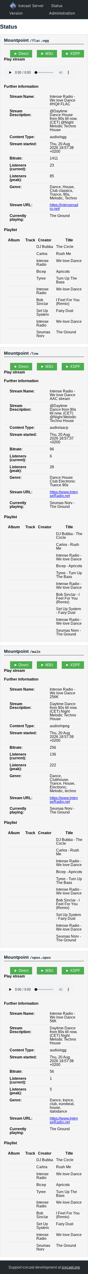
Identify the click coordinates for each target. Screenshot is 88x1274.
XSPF (75, 54)
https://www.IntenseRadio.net (64, 494)
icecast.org (71, 1267)
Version (16, 13)
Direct (23, 54)
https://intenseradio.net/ (64, 207)
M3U (49, 54)
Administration (62, 13)
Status (56, 5)
